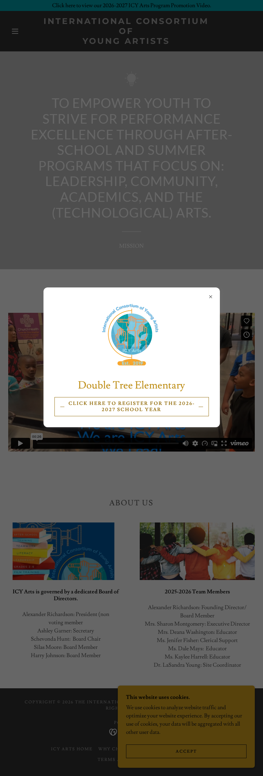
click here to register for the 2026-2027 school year (131, 407)
